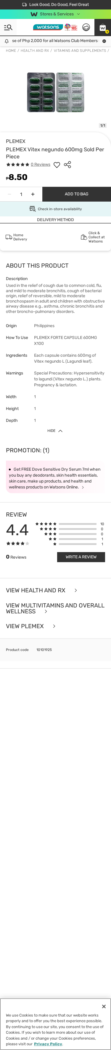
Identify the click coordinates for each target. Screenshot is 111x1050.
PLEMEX (15, 141)
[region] (55, 1024)
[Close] (103, 1006)
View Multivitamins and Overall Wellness (55, 608)
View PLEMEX (25, 626)
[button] (102, 27)
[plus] (32, 194)
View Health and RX (36, 590)
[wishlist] (56, 164)
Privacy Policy (48, 1044)
